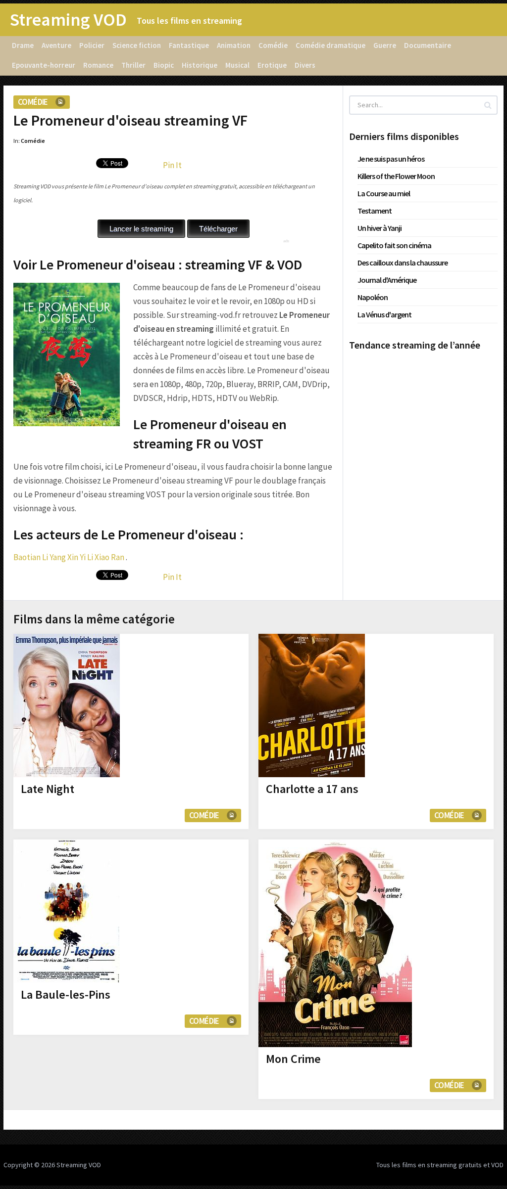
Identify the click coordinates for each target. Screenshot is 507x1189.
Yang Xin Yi (68, 557)
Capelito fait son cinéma (394, 245)
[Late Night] (66, 705)
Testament (374, 211)
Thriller (133, 65)
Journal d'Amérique (386, 280)
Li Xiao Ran (105, 557)
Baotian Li (30, 557)
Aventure (56, 45)
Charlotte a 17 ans (312, 788)
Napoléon (372, 297)
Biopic (163, 65)
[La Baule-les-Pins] (66, 911)
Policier (91, 45)
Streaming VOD (68, 20)
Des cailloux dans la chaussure (402, 262)
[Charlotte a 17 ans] (311, 705)
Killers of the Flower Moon (396, 176)
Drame (23, 45)
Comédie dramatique (330, 45)
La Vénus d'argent (384, 314)
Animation (234, 45)
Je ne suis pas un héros (390, 159)
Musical (237, 65)
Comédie (273, 45)
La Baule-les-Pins (65, 994)
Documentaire (427, 45)
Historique (199, 65)
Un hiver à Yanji (379, 228)
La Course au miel (383, 193)
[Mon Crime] (335, 943)
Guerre (384, 45)
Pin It (172, 165)
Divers (305, 65)
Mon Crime (293, 1058)
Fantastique (189, 45)
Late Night (47, 788)
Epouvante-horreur (43, 65)
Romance (98, 65)
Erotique (272, 65)
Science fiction (136, 45)
